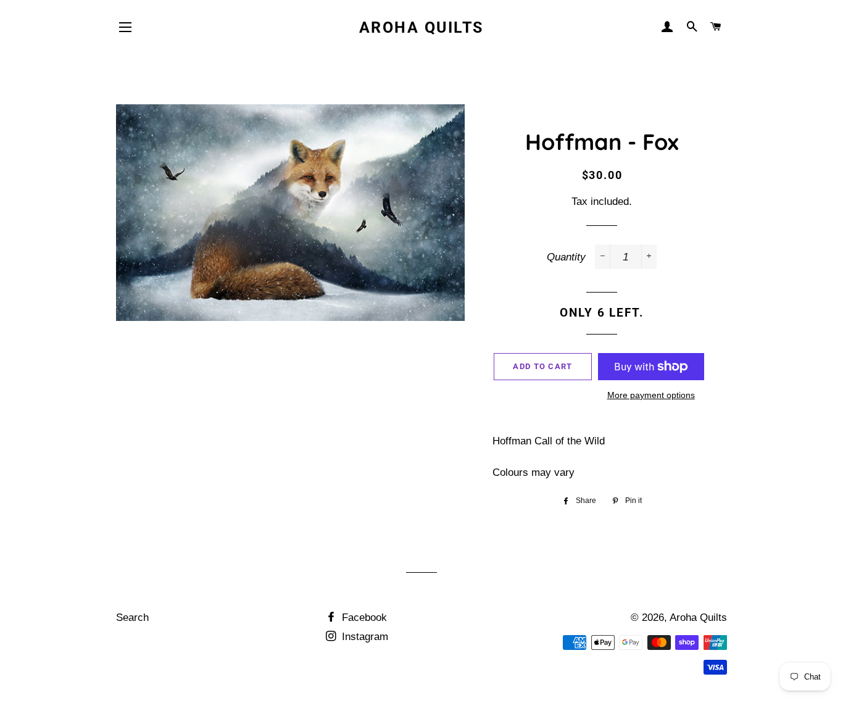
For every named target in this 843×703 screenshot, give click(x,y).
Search (132, 617)
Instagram (363, 637)
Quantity (566, 257)
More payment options (651, 395)
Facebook (363, 617)
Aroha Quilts (421, 27)
